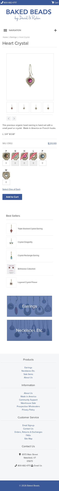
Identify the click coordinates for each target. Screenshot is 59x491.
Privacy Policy (28, 409)
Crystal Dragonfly (25, 242)
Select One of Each (11, 189)
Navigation (15, 30)
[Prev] (9, 118)
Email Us (38, 465)
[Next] (14, 118)
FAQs (28, 435)
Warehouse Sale (28, 403)
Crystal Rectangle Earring (28, 255)
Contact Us (28, 428)
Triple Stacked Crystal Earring (30, 229)
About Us (28, 377)
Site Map (28, 438)
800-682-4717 (9, 2)
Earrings (13, 37)
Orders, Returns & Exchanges (28, 432)
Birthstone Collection (26, 269)
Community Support (28, 400)
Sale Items (28, 374)
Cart (55, 2)
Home (5, 37)
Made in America (28, 396)
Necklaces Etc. (29, 330)
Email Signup (28, 425)
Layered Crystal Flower (27, 282)
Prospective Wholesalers (28, 406)
